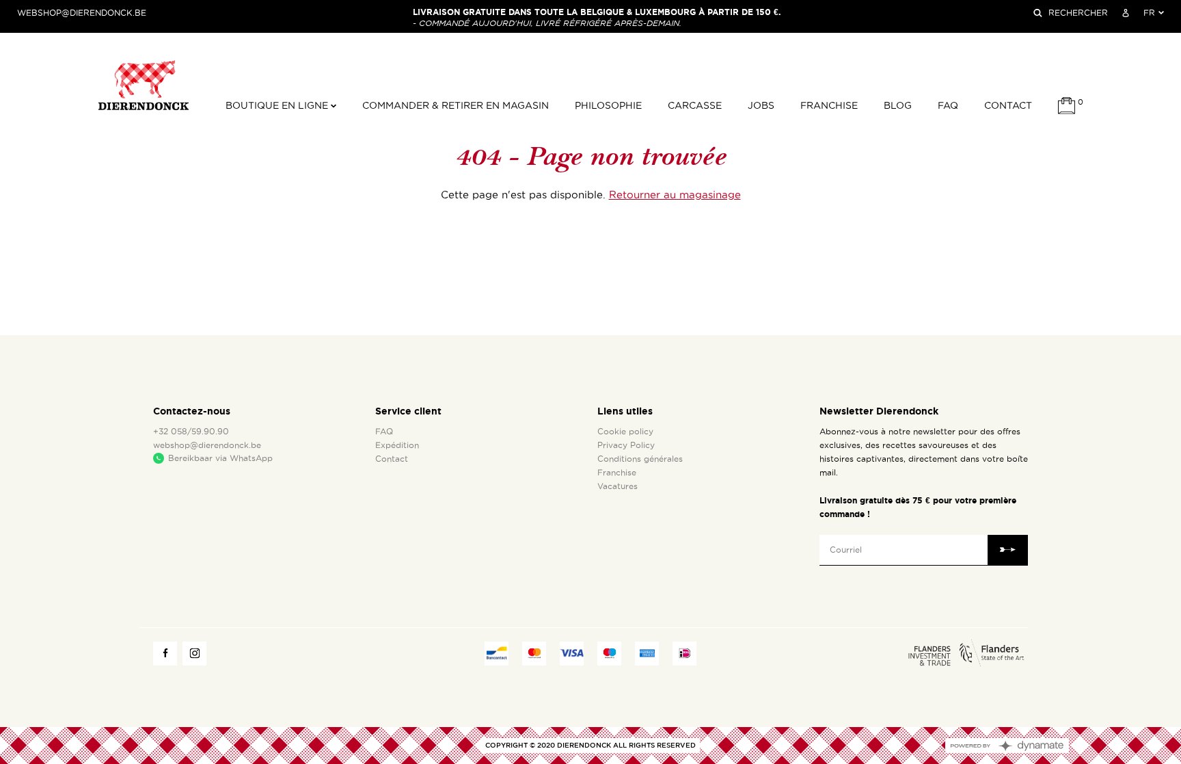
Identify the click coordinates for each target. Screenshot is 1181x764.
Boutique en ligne (278, 106)
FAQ (948, 106)
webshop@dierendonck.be (81, 13)
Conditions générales (640, 459)
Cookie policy (625, 431)
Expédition (397, 445)
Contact (1008, 106)
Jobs (761, 106)
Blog (898, 106)
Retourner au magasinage (675, 194)
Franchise (829, 106)
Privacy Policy (626, 445)
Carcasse (695, 106)
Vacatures (617, 486)
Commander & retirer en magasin (455, 106)
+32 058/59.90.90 (191, 431)
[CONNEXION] (1126, 13)
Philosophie (608, 106)
